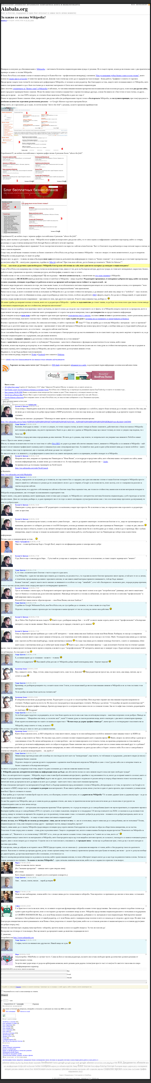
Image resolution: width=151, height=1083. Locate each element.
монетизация (39, 1069)
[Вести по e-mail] (18, 1011)
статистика (126, 1069)
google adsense (87, 1062)
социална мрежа (96, 1069)
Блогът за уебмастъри (9, 1049)
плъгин (49, 1069)
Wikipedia (41, 69)
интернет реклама (11, 1069)
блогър (103, 1066)
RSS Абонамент (139, 4)
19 (146, 731)
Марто (17, 863)
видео (125, 1066)
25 (146, 940)
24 (146, 906)
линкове (21, 1069)
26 (146, 954)
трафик (143, 1069)
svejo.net (22, 1066)
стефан (17, 906)
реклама (65, 1069)
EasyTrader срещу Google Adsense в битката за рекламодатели (27, 389)
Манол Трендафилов (22, 542)
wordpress (46, 1066)
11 (146, 603)
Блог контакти (43, 5)
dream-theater (28, 1063)
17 (146, 697)
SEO (94, 295)
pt (5, 20)
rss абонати (139, 1062)
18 (146, 712)
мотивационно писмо (42, 1060)
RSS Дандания (125, 1062)
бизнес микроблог (17, 1060)
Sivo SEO (56, 443)
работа (81, 1060)
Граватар (18, 987)
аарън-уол (55, 1066)
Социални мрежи (8, 1039)
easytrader (37, 1063)
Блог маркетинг (7, 1025)
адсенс (13, 359)
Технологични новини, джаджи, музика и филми (18, 1055)
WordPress (88, 1075)
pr (113, 1063)
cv (97, 1060)
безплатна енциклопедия (25, 359)
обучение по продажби (57, 1060)
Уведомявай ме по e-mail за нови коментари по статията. (20, 991)
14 (146, 654)
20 (146, 753)
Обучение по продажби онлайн (12, 1054)
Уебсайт (69, 978)
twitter (38, 1066)
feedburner (47, 1062)
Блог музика (6, 1026)
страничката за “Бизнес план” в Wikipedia (30, 88)
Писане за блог (7, 1036)
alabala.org (14, 1063)
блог (33, 359)
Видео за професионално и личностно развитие (17, 1050)
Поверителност (69, 1075)
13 (146, 631)
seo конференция (11, 1066)
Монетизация (7, 1034)
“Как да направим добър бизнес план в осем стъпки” (117, 75)
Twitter (34, 355)
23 (146, 892)
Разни (4, 1038)
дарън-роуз (133, 1066)
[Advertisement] (26, 43)
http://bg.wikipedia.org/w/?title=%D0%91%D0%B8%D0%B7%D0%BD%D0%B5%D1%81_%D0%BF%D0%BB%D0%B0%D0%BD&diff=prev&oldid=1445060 (66, 422)
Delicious (61, 355)
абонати (63, 1066)
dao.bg (20, 1063)
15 (146, 669)
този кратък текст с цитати (79, 315)
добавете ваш (32, 404)
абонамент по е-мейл (78, 365)
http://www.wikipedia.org (23, 937)
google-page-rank (72, 1063)
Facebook (41, 355)
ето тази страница (102, 275)
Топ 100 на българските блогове (12, 1041)
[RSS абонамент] (4, 1011)
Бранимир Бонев (21, 669)
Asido (105, 461)
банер (75, 1066)
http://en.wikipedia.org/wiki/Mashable (16, 474)
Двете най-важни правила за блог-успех (15, 401)
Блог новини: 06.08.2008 (13, 392)
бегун (16, 359)
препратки (37, 359)
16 (146, 683)
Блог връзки (28, 5)
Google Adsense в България (14, 397)
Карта (61, 1075)
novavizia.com (100, 1063)
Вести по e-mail (25, 1011)
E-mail (69, 974)
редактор (42, 359)
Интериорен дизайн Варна (11, 1052)
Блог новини (6, 1028)
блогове (87, 1066)
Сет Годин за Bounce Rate (14, 395)
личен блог (28, 1069)
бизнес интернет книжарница (11, 1047)
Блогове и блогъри (8, 1033)
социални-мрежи (113, 1068)
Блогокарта (73, 5)
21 (146, 863)
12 (146, 617)
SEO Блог (6, 1045)
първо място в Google (18, 79)
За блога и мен (59, 5)
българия (118, 1066)
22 (146, 877)
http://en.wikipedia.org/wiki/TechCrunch (31, 468)
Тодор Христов (16, 20)
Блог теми (6, 1031)
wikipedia (8, 359)
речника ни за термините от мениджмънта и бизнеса (107, 319)
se (6, 20)
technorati (31, 1066)
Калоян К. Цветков (21, 406)
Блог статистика (7, 1030)
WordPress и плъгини (9, 1022)
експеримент (142, 1066)
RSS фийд (56, 365)
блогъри (110, 1066)
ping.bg (109, 1063)
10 (146, 588)
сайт (87, 1069)
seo (147, 1062)
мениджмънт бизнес (30, 1060)
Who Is (52, 262)
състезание (136, 1069)
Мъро (17, 954)
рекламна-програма (78, 1069)
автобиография (7, 1060)
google (61, 1062)
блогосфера (95, 1066)
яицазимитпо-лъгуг (75, 1071)
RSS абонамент (10, 1011)
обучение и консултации (71, 1060)
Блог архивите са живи (10, 1023)
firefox (55, 1063)
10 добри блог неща (12, 387)
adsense (6, 1062)
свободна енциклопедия (58, 359)
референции (49, 359)
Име (68, 971)
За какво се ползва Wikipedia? (23, 17)
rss (115, 1062)
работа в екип (88, 1060)
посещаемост (57, 1069)
